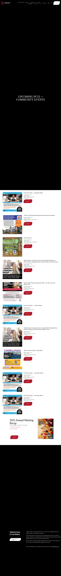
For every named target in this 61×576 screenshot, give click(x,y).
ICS (30, 220)
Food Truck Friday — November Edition (33, 373)
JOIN (40, 3)
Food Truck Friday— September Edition (33, 193)
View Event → (28, 201)
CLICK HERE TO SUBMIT (14, 539)
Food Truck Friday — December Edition (33, 395)
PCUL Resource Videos (21, 2)
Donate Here (14, 437)
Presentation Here (14, 428)
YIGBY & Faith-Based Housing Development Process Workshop (39, 215)
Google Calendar (26, 220)
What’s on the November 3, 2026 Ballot (33, 350)
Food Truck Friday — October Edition (33, 305)
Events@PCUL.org (55, 546)
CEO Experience (28, 238)
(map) (36, 219)
